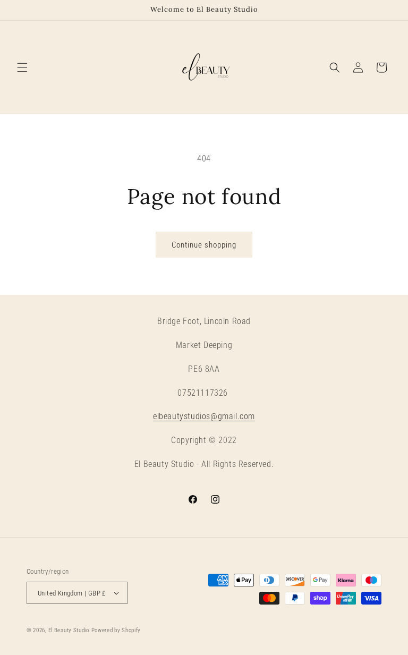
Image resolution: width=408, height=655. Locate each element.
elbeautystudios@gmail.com (204, 416)
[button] (22, 67)
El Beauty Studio (68, 630)
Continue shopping (204, 245)
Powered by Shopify (116, 630)
